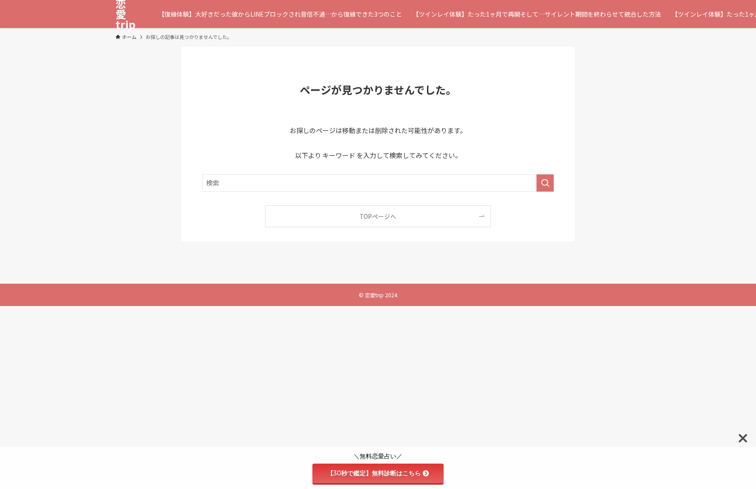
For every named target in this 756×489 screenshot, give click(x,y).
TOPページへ (378, 216)
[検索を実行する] (545, 183)
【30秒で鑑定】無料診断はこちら (374, 473)
